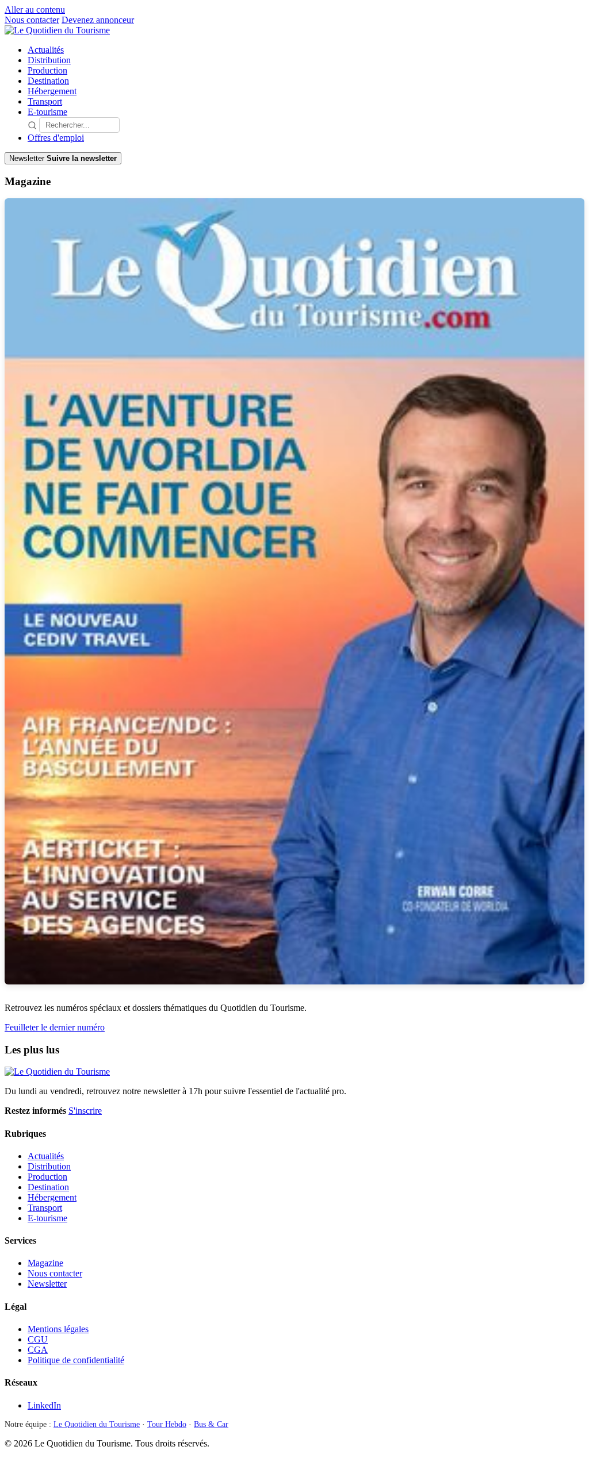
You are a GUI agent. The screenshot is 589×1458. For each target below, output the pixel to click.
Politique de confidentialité (76, 1360)
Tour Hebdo (166, 1424)
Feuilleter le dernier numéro (55, 1027)
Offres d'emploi (56, 138)
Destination (48, 81)
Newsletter (47, 1283)
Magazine (45, 1263)
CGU (38, 1339)
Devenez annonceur (98, 20)
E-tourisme (47, 112)
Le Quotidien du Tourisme (96, 1424)
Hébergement (52, 91)
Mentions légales (58, 1329)
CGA (38, 1350)
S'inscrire (85, 1110)
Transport (45, 101)
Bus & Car (211, 1424)
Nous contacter (32, 20)
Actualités (46, 50)
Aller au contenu (35, 9)
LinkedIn (44, 1405)
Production (47, 70)
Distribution (49, 60)
